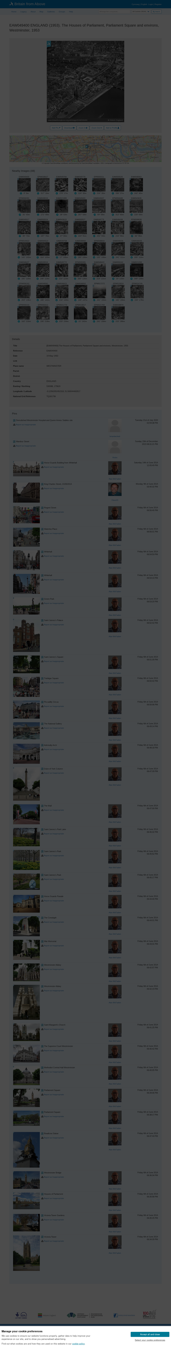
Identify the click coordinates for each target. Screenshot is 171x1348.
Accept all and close (150, 1334)
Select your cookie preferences (150, 1340)
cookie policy (78, 1343)
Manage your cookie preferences (22, 1331)
